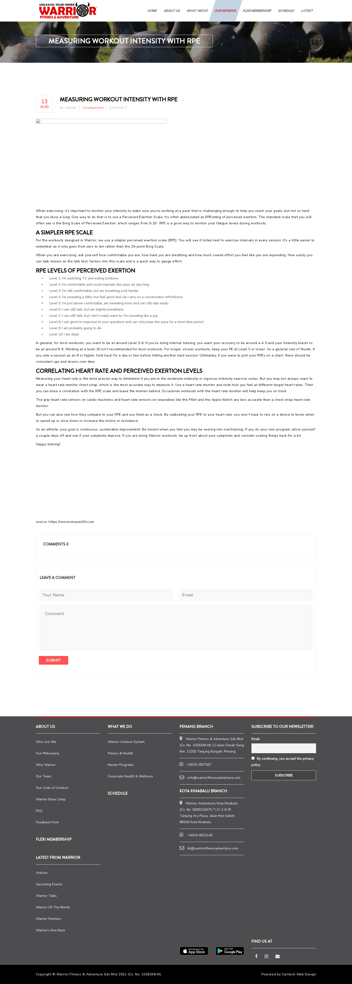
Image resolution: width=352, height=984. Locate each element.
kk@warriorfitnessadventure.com (212, 848)
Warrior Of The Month (53, 907)
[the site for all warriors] (68, 10)
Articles (42, 873)
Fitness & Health (120, 753)
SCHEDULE (286, 11)
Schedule (118, 793)
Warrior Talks (46, 896)
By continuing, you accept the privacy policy (282, 761)
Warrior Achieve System (126, 742)
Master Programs (121, 765)
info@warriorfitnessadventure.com (213, 777)
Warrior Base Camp (51, 799)
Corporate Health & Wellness (130, 776)
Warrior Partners (48, 918)
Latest (307, 11)
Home (152, 11)
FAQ (39, 811)
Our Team (43, 776)
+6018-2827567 (199, 764)
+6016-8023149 (200, 835)
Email (255, 739)
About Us (172, 11)
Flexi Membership (257, 11)
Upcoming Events (49, 884)
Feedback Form (47, 822)
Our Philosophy (47, 753)
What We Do (197, 11)
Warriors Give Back (50, 930)
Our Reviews (225, 11)
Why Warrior (46, 765)
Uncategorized (93, 108)
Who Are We (46, 742)
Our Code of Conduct (52, 788)
